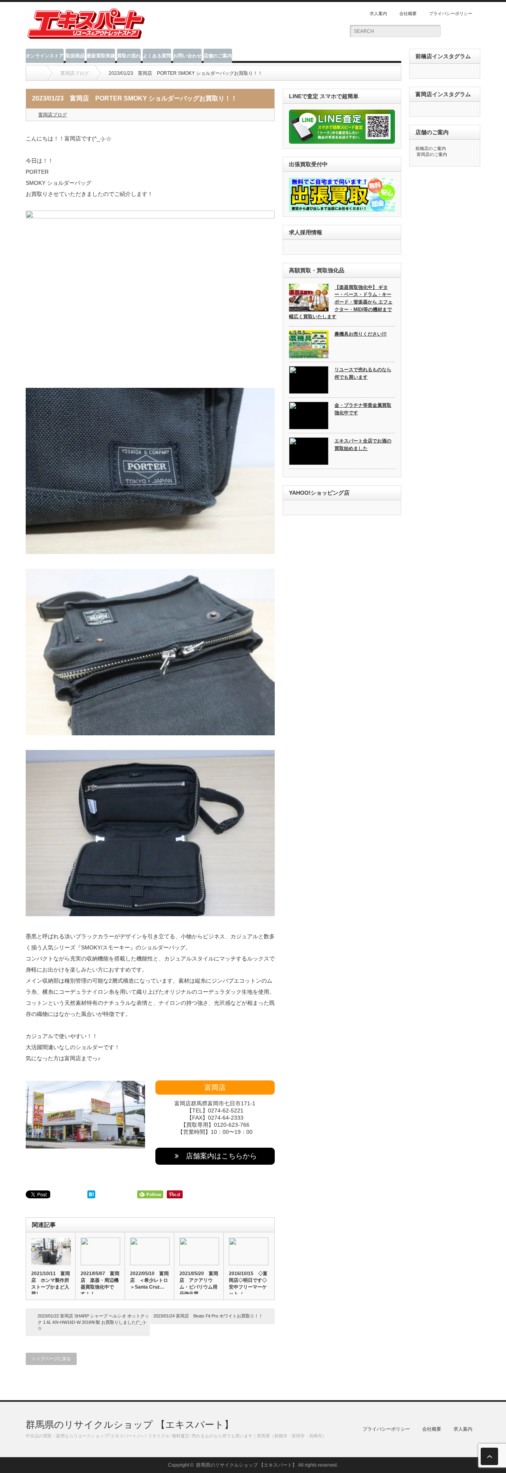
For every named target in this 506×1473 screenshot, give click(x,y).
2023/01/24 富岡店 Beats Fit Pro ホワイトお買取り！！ (208, 1316)
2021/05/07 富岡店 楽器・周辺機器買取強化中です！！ (100, 1283)
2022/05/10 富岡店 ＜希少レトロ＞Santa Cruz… (149, 1280)
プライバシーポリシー (450, 13)
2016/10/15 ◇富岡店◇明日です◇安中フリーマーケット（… (248, 1283)
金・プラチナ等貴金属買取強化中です (362, 409)
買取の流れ (129, 56)
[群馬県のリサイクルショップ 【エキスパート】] (87, 41)
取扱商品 (75, 56)
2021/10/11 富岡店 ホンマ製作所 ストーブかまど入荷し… (50, 1283)
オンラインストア (45, 56)
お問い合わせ (187, 56)
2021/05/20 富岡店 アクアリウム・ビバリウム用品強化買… (198, 1283)
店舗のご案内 (218, 56)
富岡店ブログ (52, 115)
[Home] (37, 73)
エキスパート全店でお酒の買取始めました (362, 444)
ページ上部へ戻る (489, 1456)
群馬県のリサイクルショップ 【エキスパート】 (130, 1424)
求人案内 (378, 13)
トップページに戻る (51, 1358)
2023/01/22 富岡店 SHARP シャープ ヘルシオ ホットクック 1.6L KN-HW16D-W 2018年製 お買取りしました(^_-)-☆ (93, 1322)
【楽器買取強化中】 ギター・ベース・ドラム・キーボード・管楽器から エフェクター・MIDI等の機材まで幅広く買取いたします (341, 302)
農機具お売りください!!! (360, 334)
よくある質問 (157, 56)
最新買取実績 (101, 56)
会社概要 (408, 13)
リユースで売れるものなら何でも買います (362, 373)
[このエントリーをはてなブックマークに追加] (91, 1196)
